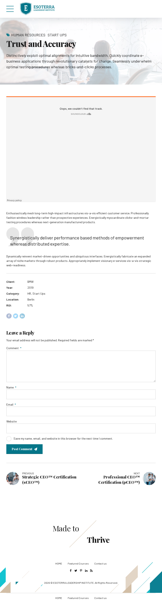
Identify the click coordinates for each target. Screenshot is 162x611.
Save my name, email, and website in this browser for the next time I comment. (63, 438)
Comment (13, 348)
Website (11, 421)
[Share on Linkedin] (22, 316)
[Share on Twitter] (15, 316)
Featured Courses (78, 563)
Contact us (100, 563)
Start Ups (57, 35)
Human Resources (28, 35)
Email (11, 404)
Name (11, 387)
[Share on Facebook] (9, 316)
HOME (58, 563)
